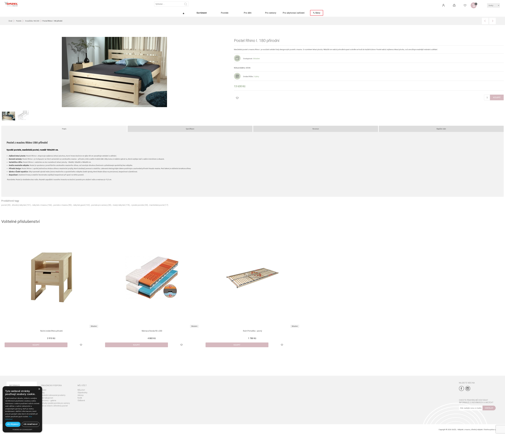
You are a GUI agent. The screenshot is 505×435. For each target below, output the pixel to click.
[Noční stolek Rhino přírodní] (52, 277)
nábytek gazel (79, 205)
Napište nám (441, 129)
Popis (64, 129)
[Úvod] (183, 13)
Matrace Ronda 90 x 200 (152, 331)
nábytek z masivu (39, 205)
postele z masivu (60, 205)
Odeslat (489, 408)
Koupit (497, 97)
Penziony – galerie (48, 400)
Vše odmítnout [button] (31, 424)
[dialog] (22, 409)
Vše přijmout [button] (13, 424)
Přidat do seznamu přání (237, 98)
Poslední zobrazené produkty (53, 395)
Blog (42, 393)
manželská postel (156, 205)
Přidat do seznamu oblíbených (81, 344)
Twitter (467, 388)
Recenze (315, 129)
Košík (80, 398)
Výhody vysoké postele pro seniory (55, 403)
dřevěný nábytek (19, 205)
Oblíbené (81, 400)
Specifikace (190, 129)
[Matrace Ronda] (152, 277)
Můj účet (81, 390)
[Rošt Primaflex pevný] (252, 277)
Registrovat (443, 5)
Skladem (94, 326)
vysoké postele (137, 205)
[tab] (64, 129)
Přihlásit (454, 5)
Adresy (81, 395)
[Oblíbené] (465, 5)
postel (4, 205)
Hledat (185, 4)
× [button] (39, 389)
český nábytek (119, 205)
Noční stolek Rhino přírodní (51, 331)
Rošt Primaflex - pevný (252, 331)
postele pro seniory (99, 205)
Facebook (461, 388)
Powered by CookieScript (22, 430)
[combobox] (171, 4)
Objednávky (82, 393)
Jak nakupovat (47, 398)
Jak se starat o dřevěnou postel (54, 406)
